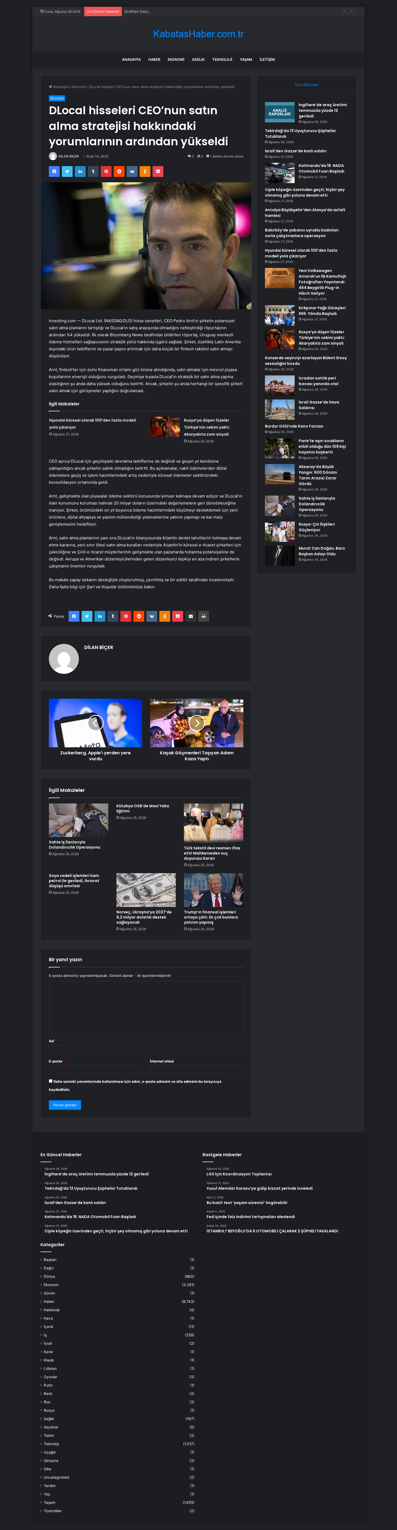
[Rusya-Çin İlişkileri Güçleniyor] (280, 532)
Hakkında (52, 1310)
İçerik (48, 1326)
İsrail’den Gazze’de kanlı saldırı (149, 11)
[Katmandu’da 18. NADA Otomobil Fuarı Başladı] (280, 173)
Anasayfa (131, 59)
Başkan (50, 1259)
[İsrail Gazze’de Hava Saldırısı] (280, 409)
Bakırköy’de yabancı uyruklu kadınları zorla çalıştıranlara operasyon (302, 232)
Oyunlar (50, 1377)
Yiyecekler (53, 1511)
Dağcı (49, 1268)
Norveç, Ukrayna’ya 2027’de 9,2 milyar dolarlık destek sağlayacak (144, 917)
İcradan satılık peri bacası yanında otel (318, 380)
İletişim (267, 59)
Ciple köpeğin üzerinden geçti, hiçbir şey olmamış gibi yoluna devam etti (305, 192)
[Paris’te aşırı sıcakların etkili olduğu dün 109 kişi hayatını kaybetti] (280, 448)
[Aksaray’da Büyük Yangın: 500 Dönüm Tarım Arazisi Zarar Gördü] (280, 474)
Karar (48, 1352)
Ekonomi (176, 59)
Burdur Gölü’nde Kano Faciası (294, 426)
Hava (48, 1318)
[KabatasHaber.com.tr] (198, 34)
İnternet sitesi (162, 1061)
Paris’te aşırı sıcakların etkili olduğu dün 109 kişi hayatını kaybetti (322, 446)
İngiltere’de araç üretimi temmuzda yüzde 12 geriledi (323, 110)
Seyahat (51, 1427)
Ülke (47, 1469)
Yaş (47, 1494)
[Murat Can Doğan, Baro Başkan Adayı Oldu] (280, 556)
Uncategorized (56, 1477)
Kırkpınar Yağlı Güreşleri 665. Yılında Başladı (322, 310)
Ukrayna (51, 1460)
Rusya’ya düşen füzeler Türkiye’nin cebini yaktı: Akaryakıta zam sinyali (207, 427)
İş (45, 1335)
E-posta (57, 1061)
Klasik (49, 1360)
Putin (48, 1385)
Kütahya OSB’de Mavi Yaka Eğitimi (142, 808)
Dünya (49, 1276)
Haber (154, 59)
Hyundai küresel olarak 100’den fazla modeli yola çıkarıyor (301, 253)
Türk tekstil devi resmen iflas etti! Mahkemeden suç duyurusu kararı (212, 853)
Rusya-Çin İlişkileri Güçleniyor (317, 527)
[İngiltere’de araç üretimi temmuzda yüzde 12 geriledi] (280, 112)
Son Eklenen (307, 84)
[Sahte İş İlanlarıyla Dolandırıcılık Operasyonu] (78, 820)
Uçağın (50, 1452)
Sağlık (198, 59)
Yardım (50, 1486)
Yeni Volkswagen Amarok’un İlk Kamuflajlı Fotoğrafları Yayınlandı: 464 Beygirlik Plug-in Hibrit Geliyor (322, 282)
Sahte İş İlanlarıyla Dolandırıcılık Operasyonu (74, 844)
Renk (48, 1393)
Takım (49, 1435)
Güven (49, 1293)
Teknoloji (222, 59)
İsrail (48, 1343)
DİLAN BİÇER (69, 156)
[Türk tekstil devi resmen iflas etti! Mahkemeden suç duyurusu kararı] (213, 823)
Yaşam (246, 59)
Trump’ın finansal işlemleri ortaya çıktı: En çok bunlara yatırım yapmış (211, 917)
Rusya (49, 1410)
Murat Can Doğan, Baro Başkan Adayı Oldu (322, 551)
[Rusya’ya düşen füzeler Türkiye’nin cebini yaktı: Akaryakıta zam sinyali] (165, 427)
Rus (47, 1402)
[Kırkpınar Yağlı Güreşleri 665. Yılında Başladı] (280, 315)
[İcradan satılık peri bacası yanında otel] (280, 385)
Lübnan (50, 1368)
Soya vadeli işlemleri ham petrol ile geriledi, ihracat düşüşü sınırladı (74, 881)
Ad (52, 1041)
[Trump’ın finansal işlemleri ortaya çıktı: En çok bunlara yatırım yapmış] (213, 890)
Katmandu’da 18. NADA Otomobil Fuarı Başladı (321, 168)
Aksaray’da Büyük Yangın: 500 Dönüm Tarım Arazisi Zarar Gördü (318, 475)
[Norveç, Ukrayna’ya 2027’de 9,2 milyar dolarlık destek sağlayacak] (146, 890)
